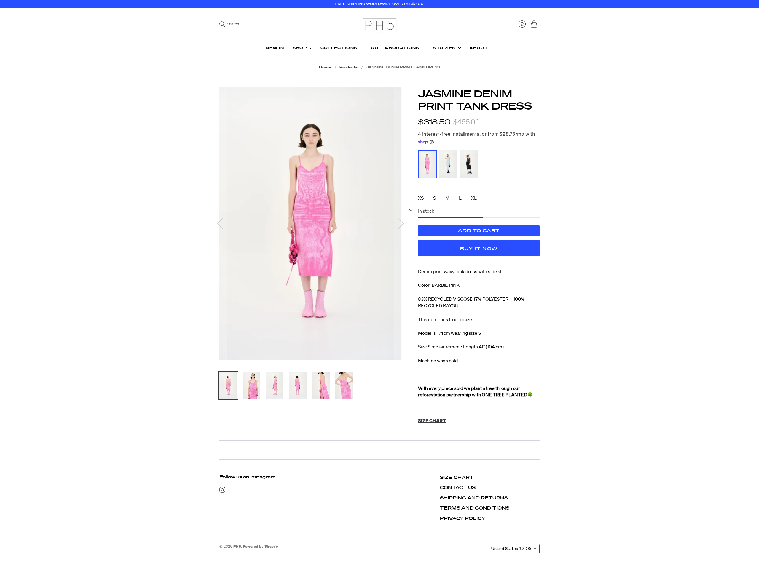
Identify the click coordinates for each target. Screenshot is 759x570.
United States (511, 548)
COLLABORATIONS (395, 47)
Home (325, 67)
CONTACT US (458, 487)
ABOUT (478, 47)
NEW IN (275, 47)
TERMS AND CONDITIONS (474, 508)
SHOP (300, 47)
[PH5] (379, 25)
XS (421, 198)
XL (474, 198)
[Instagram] (222, 491)
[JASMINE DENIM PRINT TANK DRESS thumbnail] (228, 385)
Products (348, 67)
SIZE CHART (456, 477)
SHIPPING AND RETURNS (474, 498)
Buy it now (479, 249)
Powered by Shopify (260, 546)
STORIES (444, 47)
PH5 (237, 546)
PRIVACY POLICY (462, 518)
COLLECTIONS (338, 47)
